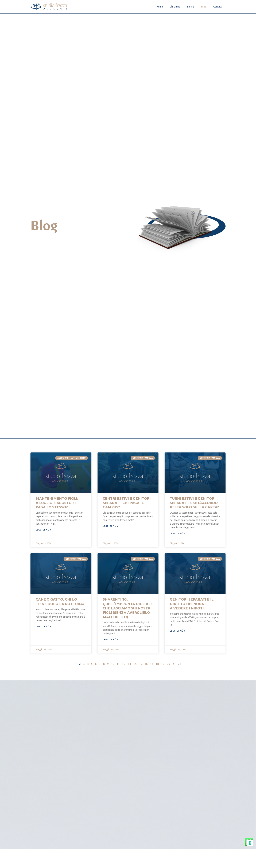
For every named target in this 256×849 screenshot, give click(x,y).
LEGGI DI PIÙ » (43, 530)
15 (140, 663)
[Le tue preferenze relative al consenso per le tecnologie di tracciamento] (250, 843)
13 (129, 663)
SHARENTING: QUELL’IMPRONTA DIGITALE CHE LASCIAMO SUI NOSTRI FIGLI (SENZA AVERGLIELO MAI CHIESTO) (128, 608)
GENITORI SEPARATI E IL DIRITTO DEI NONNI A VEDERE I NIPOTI (192, 603)
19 (162, 663)
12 (123, 663)
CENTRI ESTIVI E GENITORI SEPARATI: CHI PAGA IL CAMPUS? (127, 502)
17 (151, 663)
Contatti (217, 6)
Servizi (190, 6)
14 (135, 663)
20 (168, 663)
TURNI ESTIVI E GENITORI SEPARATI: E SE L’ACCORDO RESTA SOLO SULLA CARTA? (194, 502)
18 (157, 663)
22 (179, 663)
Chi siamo (175, 6)
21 (174, 663)
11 (118, 663)
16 (146, 663)
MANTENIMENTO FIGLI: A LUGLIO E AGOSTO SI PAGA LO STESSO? (57, 502)
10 (112, 663)
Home (160, 6)
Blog (203, 6)
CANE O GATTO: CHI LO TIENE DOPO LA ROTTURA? (60, 601)
